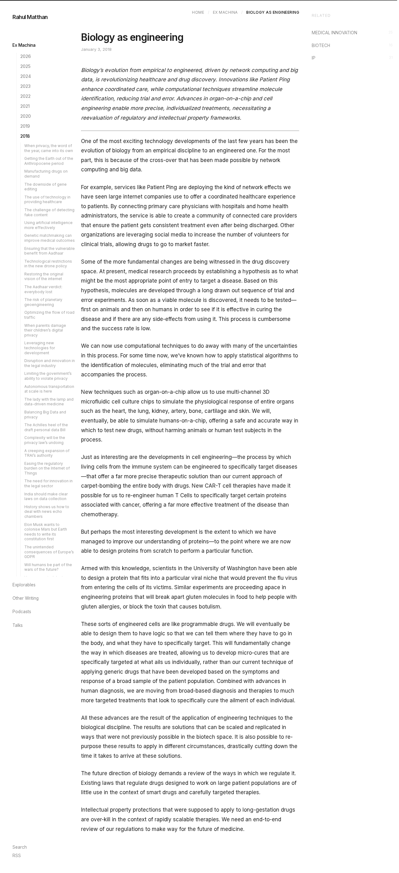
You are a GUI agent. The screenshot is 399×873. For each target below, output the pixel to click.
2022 (25, 96)
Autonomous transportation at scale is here (49, 389)
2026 (25, 56)
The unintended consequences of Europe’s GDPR (49, 552)
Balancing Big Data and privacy (45, 414)
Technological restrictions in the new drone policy (48, 264)
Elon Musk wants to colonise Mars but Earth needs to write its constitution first (45, 531)
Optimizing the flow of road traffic (49, 315)
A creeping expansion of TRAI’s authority (47, 453)
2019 (25, 126)
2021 (25, 106)
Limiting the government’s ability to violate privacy (48, 376)
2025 (25, 66)
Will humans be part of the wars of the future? (48, 567)
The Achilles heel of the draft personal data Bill (46, 427)
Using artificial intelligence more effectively (48, 225)
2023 (25, 86)
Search (19, 847)
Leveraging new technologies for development (39, 348)
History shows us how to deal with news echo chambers (46, 511)
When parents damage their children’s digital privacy (45, 330)
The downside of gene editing (45, 187)
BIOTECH (352, 45)
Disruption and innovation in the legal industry (49, 363)
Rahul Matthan (30, 17)
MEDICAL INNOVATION (352, 32)
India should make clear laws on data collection (46, 496)
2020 (25, 116)
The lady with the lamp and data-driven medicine (49, 402)
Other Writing (25, 598)
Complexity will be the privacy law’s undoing (44, 440)
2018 (25, 136)
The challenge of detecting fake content (49, 212)
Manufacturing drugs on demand (46, 174)
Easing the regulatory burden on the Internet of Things (47, 468)
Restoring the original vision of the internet (43, 276)
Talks (17, 625)
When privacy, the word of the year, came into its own (48, 148)
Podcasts (21, 611)
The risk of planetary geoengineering (43, 302)
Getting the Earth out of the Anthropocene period (48, 161)
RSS (16, 855)
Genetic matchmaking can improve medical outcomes (49, 238)
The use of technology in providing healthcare (47, 199)
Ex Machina (24, 45)
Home (198, 12)
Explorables (24, 584)
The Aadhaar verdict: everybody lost (43, 289)
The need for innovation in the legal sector (48, 483)
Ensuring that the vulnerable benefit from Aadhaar (49, 251)
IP (352, 57)
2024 (25, 76)
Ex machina (225, 12)
